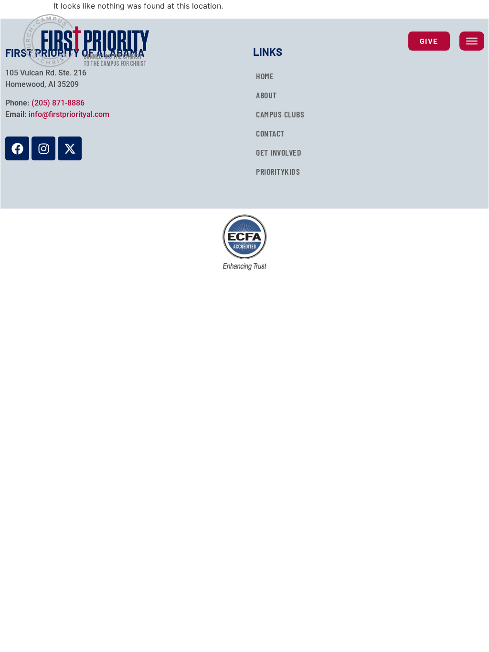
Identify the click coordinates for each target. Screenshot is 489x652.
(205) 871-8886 (58, 102)
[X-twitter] (70, 148)
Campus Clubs (280, 114)
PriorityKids (278, 171)
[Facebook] (17, 148)
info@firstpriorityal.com (69, 114)
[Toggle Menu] (472, 41)
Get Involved (278, 152)
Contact (270, 133)
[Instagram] (43, 148)
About (266, 95)
